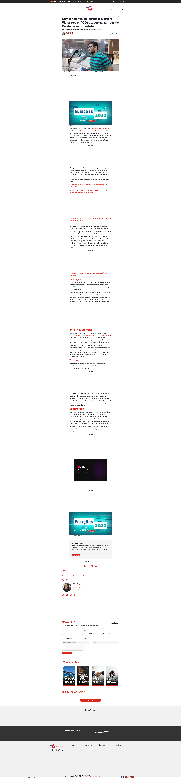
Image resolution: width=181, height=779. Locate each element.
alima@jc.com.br (76, 587)
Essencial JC (67, 629)
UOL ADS (91, 1)
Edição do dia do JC (68, 638)
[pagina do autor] (66, 587)
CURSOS (80, 1)
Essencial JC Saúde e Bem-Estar (90, 629)
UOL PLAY (85, 1)
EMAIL (129, 1)
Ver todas (115, 622)
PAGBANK (75, 1)
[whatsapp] (85, 566)
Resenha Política (107, 633)
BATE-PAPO (122, 1)
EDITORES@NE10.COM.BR (95, 776)
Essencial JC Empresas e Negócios (70, 634)
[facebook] (88, 566)
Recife (87, 575)
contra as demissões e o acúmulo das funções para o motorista (89, 335)
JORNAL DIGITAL (116, 9)
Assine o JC (76, 555)
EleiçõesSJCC (78, 575)
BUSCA (114, 1)
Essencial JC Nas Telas (108, 629)
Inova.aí (85, 638)
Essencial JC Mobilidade (89, 633)
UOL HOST (69, 1)
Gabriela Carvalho (71, 33)
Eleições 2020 (67, 575)
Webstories (71, 661)
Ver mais (90, 700)
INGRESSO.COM (62, 1)
